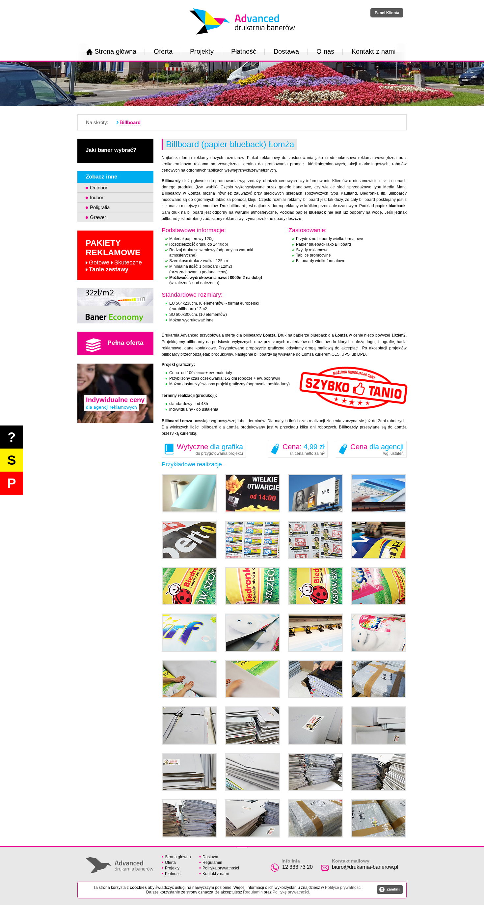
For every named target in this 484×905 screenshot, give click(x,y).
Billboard (130, 122)
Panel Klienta (387, 13)
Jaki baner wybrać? (111, 150)
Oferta (163, 51)
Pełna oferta (125, 342)
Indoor (96, 197)
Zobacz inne (101, 177)
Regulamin (212, 862)
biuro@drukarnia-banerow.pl (365, 867)
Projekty (202, 51)
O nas (325, 51)
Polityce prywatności (343, 887)
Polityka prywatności (220, 868)
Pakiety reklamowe (114, 255)
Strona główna (115, 51)
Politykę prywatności (291, 892)
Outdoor (98, 187)
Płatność (243, 51)
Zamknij (390, 889)
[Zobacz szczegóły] (115, 305)
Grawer (98, 217)
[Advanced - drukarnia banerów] (242, 7)
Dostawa (286, 51)
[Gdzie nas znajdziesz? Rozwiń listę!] (242, 845)
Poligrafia (100, 207)
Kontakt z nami (373, 51)
